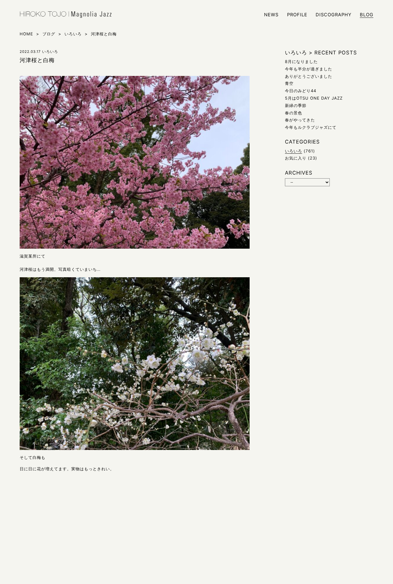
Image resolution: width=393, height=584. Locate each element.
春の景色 (293, 112)
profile (297, 15)
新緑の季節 (295, 105)
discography (334, 15)
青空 (289, 83)
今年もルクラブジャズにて (311, 127)
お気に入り (295, 158)
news (271, 15)
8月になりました (301, 61)
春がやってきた (300, 119)
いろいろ (293, 150)
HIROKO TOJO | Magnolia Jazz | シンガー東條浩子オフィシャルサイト (66, 14)
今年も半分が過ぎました (308, 68)
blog (366, 15)
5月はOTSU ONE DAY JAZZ (314, 98)
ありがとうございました (308, 76)
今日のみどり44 (300, 90)
